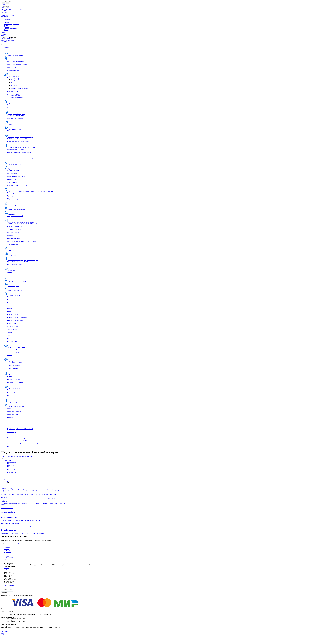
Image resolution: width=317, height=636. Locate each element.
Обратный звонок (9, 585)
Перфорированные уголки (14, 238)
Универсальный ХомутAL (14, 362)
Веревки (9, 376)
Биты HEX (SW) (15, 79)
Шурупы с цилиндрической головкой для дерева (21, 158)
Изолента (10, 417)
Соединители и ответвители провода (17, 438)
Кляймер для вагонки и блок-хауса (17, 138)
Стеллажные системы (13, 179)
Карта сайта (7, 552)
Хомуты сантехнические (14, 365)
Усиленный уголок (12, 244)
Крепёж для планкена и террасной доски (18, 141)
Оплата (6, 30)
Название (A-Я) (11, 472)
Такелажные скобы (12, 329)
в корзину (3, 38)
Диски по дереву (15, 95)
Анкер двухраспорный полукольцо (17, 64)
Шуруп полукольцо (12, 199)
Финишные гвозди (12, 107)
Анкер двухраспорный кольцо (15, 61)
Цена (8, 466)
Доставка (6, 27)
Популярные (10, 465)
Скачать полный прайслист (8, 456)
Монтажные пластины (13, 232)
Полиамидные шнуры (13, 379)
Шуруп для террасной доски (15, 264)
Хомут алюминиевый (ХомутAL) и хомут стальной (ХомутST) (25, 443)
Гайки (9, 390)
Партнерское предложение (11, 24)
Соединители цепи (12, 326)
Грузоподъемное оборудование (16, 302)
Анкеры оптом (11, 67)
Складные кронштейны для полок (16, 176)
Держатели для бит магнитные (19, 88)
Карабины (10, 308)
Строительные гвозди (13, 104)
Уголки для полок (12, 182)
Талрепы (9, 332)
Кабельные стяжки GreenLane (15, 423)
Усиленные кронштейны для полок (17, 185)
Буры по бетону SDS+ (13, 91)
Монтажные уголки (12, 235)
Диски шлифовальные (17, 97)
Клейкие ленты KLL (13, 426)
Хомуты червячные (12, 368)
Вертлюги (10, 299)
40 (4, 479)
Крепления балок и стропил (15, 226)
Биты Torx (13, 83)
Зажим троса (10, 305)
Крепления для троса (13, 314)
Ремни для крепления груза (15, 320)
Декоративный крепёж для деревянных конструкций (22, 223)
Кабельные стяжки (12, 420)
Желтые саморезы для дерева (15, 149)
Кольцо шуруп (11, 193)
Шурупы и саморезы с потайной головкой (19, 152)
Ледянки (9, 272)
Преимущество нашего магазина (13, 21)
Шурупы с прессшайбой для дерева (17, 155)
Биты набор (14, 85)
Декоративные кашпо (13, 170)
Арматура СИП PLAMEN (14, 411)
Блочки (9, 297)
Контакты (6, 25)
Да (3, 3)
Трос (8, 335)
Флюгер (9, 355)
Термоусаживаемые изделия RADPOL (18, 441)
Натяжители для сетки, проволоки (17, 317)
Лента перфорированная (14, 229)
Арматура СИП (11, 408)
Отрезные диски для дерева (15, 118)
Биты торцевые (15, 86)
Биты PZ (13, 82)
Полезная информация (10, 28)
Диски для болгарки (13, 94)
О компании (7, 19)
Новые (9, 463)
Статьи (6, 559)
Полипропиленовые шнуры (15, 382)
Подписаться (20, 543)
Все (8, 484)
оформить (9, 38)
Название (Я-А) (11, 474)
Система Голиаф (12, 173)
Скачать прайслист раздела (24, 456)
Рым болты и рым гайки (14, 323)
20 (8, 481)
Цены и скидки (8, 557)
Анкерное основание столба (15, 216)
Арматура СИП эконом (13, 414)
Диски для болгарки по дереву (15, 115)
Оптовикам (7, 22)
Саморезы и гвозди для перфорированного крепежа (21, 241)
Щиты (9, 446)
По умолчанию (8, 460)
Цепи (8, 338)
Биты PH (13, 80)
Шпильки (10, 395)
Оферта (6, 569)
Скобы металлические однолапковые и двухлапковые (22, 435)
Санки (9, 275)
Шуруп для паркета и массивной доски (18, 261)
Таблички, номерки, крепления (16, 352)
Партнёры (7, 550)
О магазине (7, 547)
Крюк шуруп (11, 196)
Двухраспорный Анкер (13, 70)
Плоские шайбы (11, 393)
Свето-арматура (11, 432)
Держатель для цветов (13, 349)
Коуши (9, 311)
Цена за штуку (11, 469)
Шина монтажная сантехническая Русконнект (20, 130)
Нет (7, 3)
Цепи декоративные (13, 341)
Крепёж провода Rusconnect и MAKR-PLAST (20, 429)
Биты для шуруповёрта (13, 78)
